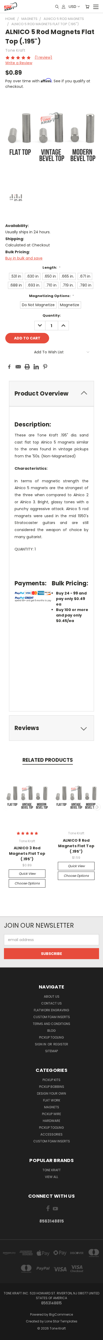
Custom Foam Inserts (51, 1017)
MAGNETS (51, 1107)
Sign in (41, 1044)
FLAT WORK (51, 1100)
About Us (51, 996)
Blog (51, 1030)
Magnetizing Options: (51, 295)
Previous (6, 807)
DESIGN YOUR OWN (51, 1093)
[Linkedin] (36, 366)
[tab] (51, 393)
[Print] (27, 366)
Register (60, 1044)
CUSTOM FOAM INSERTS (51, 1141)
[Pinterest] (45, 366)
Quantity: (52, 315)
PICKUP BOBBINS (51, 1086)
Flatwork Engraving (51, 1010)
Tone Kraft (52, 1170)
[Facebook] (9, 366)
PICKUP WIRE (51, 1114)
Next (97, 807)
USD (72, 6)
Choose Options (27, 883)
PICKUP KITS (51, 1080)
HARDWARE (51, 1121)
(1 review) (43, 57)
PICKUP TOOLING (51, 1127)
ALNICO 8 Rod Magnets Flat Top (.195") (76, 846)
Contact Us (51, 1003)
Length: (52, 267)
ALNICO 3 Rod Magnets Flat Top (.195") (27, 853)
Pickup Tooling (51, 1037)
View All (51, 1177)
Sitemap (51, 1051)
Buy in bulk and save (24, 258)
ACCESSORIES (51, 1134)
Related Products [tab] (47, 760)
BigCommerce (61, 1314)
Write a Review (18, 63)
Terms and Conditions (51, 1024)
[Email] (18, 366)
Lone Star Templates (61, 1321)
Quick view (27, 873)
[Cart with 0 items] (87, 6)
